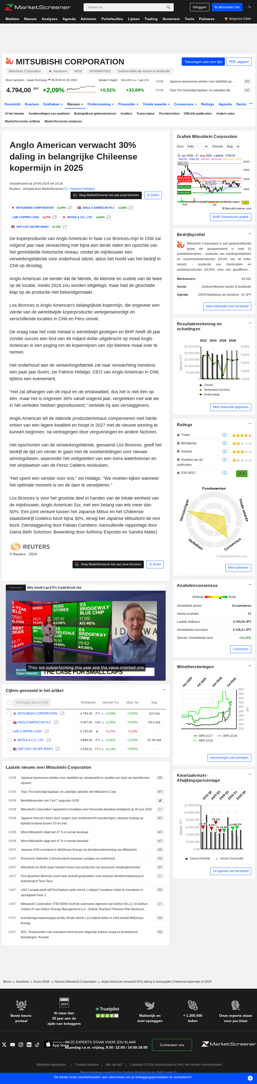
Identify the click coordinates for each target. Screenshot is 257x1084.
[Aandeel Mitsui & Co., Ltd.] (108, 217)
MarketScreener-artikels (22, 121)
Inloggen (200, 7)
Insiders (126, 113)
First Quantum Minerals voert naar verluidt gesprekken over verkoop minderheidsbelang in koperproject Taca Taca (82, 878)
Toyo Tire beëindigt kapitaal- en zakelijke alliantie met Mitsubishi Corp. (202, 90)
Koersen (32, 104)
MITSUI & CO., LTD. (31, 740)
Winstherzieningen (195, 667)
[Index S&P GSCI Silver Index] (64, 227)
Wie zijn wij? (114, 1064)
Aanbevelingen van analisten (49, 113)
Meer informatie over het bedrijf (227, 306)
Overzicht (12, 104)
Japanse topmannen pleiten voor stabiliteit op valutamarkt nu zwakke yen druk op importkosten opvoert (202, 81)
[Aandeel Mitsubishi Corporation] (69, 208)
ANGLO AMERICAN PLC (34, 722)
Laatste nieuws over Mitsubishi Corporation (49, 767)
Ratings (207, 104)
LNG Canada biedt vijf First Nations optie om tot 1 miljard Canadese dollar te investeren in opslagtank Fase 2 (82, 892)
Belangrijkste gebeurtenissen (95, 113)
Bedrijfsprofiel (191, 235)
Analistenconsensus (197, 585)
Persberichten (169, 113)
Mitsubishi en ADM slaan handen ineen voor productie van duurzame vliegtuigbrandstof (80, 867)
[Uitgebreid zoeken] (168, 7)
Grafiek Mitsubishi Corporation (207, 136)
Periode (217, 146)
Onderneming (99, 104)
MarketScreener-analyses (63, 121)
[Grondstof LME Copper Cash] (53, 217)
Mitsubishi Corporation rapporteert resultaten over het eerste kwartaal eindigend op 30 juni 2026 (86, 809)
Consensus (184, 104)
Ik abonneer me (227, 7)
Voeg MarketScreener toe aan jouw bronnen (108, 195)
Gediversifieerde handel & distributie (226, 286)
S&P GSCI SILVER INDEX (35, 749)
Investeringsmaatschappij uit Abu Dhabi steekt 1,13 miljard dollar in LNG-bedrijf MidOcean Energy (82, 920)
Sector (242, 104)
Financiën (127, 104)
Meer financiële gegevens (230, 407)
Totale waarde (155, 104)
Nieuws (74, 104)
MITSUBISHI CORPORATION (37, 713)
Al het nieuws (14, 113)
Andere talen (225, 113)
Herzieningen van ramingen (229, 757)
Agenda (225, 104)
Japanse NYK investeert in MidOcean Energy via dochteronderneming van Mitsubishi (79, 849)
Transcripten (146, 113)
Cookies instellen (87, 1064)
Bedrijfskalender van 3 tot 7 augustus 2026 (50, 800)
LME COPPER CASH (27, 731)
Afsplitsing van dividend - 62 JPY (229, 294)
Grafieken (52, 104)
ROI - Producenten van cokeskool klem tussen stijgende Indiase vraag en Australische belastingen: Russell (79, 934)
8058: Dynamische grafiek (230, 217)
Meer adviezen (238, 567)
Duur (180, 146)
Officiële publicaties (198, 113)
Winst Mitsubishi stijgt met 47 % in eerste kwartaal (54, 832)
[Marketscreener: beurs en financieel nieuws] (37, 7)
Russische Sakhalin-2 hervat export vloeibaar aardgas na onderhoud (68, 858)
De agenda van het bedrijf (230, 871)
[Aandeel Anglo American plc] (130, 208)
